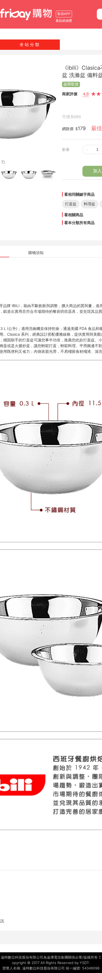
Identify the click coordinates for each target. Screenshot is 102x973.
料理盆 (89, 203)
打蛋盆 (70, 203)
